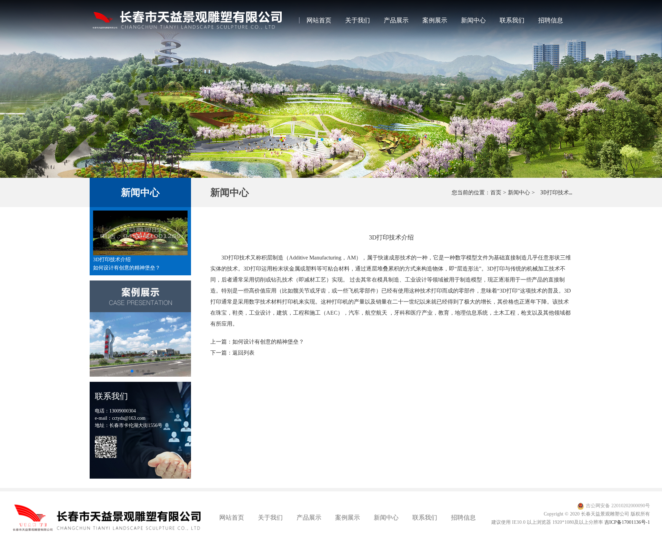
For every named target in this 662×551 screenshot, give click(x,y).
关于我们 (357, 20)
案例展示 (434, 20)
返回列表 (243, 353)
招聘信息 (550, 20)
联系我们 (512, 20)
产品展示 (396, 20)
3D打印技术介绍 (112, 259)
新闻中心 (473, 20)
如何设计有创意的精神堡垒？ (126, 268)
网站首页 (319, 20)
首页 (495, 192)
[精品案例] (140, 344)
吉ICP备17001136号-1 (627, 522)
